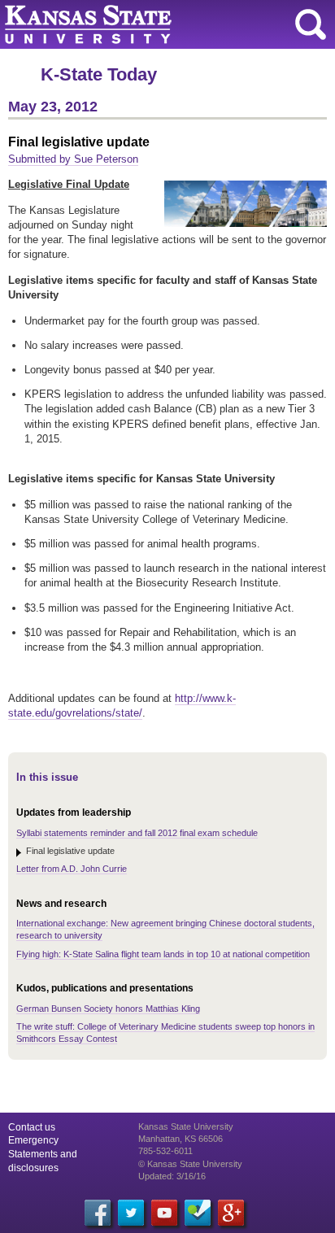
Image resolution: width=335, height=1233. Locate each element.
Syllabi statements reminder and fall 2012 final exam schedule (137, 833)
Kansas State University (148, 24)
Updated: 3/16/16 (172, 1176)
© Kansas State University (190, 1164)
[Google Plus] (231, 1213)
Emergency (33, 1140)
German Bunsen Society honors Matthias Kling (108, 1008)
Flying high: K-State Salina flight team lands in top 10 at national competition (163, 954)
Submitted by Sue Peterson (73, 159)
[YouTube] (164, 1213)
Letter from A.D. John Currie (71, 869)
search (310, 24)
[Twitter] (131, 1213)
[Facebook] (98, 1213)
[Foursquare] (198, 1213)
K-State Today (99, 74)
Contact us (31, 1127)
